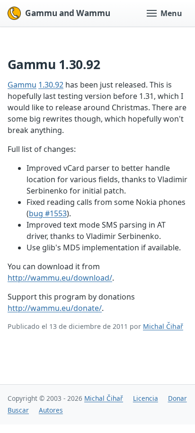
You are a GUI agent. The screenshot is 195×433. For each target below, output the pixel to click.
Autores (51, 410)
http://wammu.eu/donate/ (55, 308)
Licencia (145, 398)
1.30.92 (50, 85)
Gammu (22, 85)
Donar (177, 398)
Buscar (18, 410)
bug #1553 (48, 213)
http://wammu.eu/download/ (60, 278)
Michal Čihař (163, 326)
